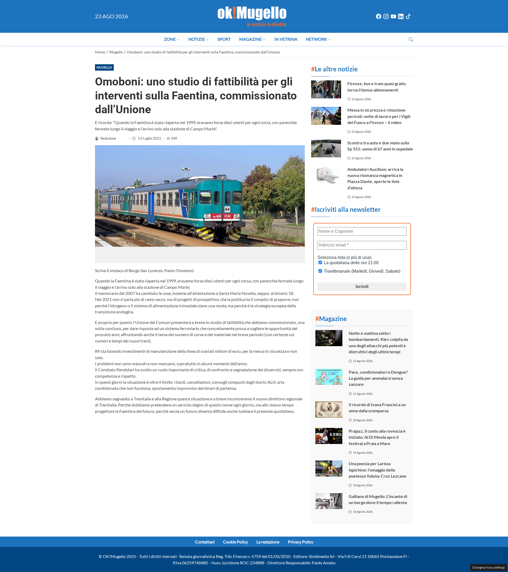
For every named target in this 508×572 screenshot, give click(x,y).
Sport (224, 39)
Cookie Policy (235, 541)
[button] (411, 39)
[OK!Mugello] (252, 15)
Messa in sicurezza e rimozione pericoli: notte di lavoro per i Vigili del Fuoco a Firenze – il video (378, 116)
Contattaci (205, 541)
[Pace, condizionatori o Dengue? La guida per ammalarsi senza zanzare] (328, 377)
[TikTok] (408, 16)
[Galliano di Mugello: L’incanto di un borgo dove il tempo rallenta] (328, 501)
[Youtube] (393, 16)
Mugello (104, 67)
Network (316, 39)
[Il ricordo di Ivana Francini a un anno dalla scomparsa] (328, 409)
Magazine (250, 39)
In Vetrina (285, 39)
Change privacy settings (488, 567)
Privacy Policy (300, 541)
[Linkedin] (400, 16)
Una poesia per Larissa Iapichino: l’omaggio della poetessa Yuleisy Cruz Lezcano (377, 469)
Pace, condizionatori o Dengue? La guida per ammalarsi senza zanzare (378, 378)
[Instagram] (386, 16)
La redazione (267, 541)
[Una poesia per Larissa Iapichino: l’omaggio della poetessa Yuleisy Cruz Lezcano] (328, 468)
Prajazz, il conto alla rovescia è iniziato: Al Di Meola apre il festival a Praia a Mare (377, 437)
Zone (170, 39)
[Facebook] (378, 16)
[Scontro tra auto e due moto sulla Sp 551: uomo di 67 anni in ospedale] (326, 148)
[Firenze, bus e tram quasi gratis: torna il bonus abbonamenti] (326, 89)
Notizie (196, 39)
